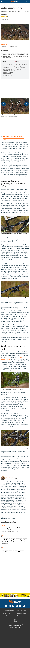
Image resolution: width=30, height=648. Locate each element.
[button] (15, 107)
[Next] (26, 104)
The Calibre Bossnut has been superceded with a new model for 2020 (13, 137)
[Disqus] (15, 574)
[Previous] (3, 104)
